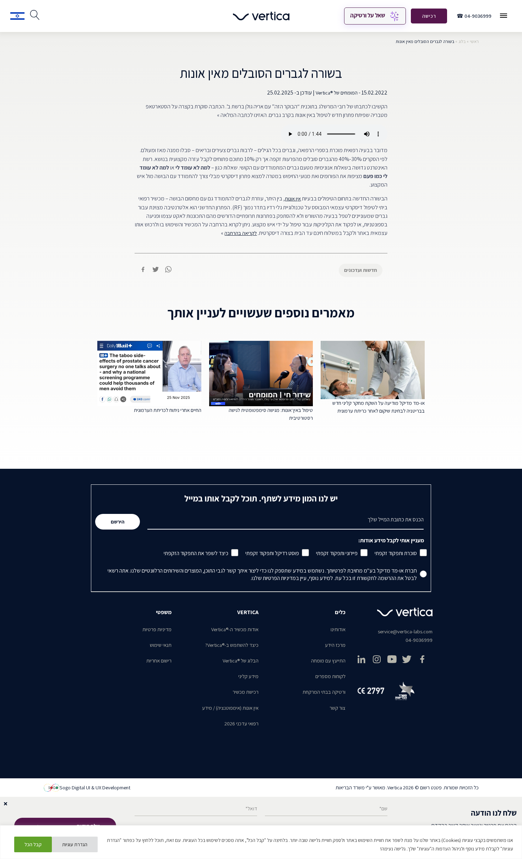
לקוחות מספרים (330, 676)
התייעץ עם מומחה (328, 660)
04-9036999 (419, 640)
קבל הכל (33, 844)
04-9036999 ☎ (474, 16)
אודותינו (338, 629)
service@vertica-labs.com (405, 631)
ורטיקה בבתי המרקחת (324, 691)
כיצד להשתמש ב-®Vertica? (232, 644)
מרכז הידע (335, 644)
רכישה (429, 15)
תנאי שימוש (161, 644)
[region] (261, 842)
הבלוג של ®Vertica (241, 660)
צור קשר (338, 707)
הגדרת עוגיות (74, 844)
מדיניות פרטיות (157, 629)
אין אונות (293, 198)
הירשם (117, 521)
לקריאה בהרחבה (240, 233)
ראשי (474, 41)
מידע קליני (248, 676)
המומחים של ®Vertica (337, 92)
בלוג (462, 41)
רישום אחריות (159, 660)
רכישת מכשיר (246, 691)
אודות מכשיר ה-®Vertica (235, 629)
